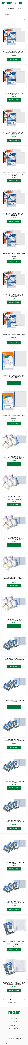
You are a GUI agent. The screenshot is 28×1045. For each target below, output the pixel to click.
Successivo (21, 999)
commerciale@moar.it (15, 1027)
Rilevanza (5, 19)
